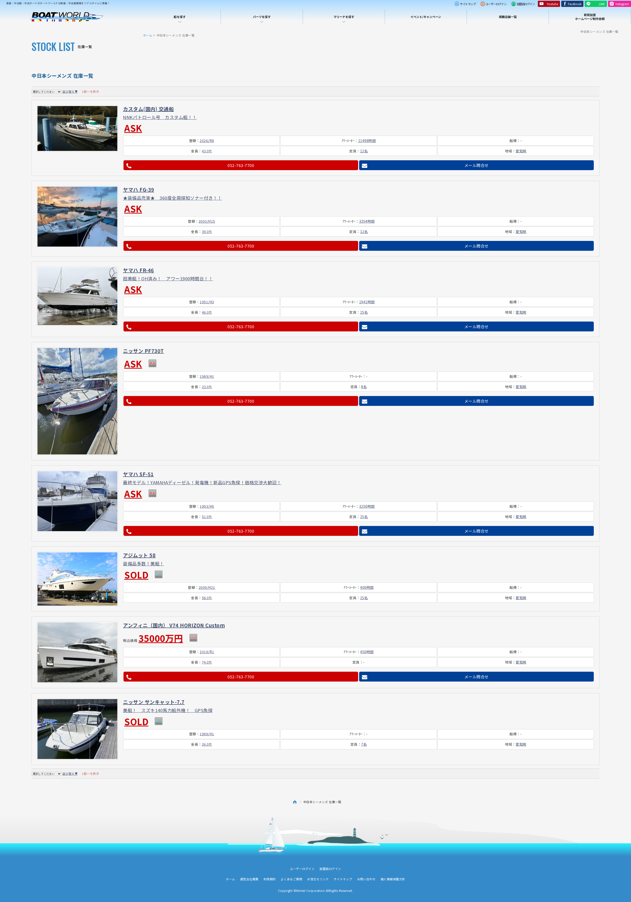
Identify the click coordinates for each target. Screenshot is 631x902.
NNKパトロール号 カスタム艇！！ (160, 117)
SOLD (136, 574)
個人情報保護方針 (393, 879)
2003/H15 (207, 221)
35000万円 (161, 638)
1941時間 (367, 301)
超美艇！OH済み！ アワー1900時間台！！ (168, 278)
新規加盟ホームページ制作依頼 (590, 17)
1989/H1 (207, 376)
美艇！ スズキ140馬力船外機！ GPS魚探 (167, 710)
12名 (364, 150)
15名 (364, 312)
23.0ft (207, 386)
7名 (364, 744)
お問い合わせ (366, 879)
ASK (133, 127)
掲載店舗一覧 (508, 17)
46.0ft (207, 312)
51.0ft (207, 516)
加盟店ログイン (526, 4)
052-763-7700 (241, 165)
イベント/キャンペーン (425, 17)
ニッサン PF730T (143, 350)
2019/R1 (207, 651)
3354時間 (367, 221)
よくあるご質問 (291, 879)
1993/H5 (207, 506)
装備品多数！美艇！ (143, 563)
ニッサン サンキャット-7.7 (154, 701)
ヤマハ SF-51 (138, 474)
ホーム (147, 35)
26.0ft (207, 744)
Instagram (622, 4)
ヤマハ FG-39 (138, 189)
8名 (364, 386)
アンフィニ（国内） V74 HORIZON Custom (174, 625)
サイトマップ (467, 4)
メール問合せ (476, 165)
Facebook (574, 4)
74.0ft (207, 662)
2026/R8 (207, 140)
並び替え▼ (70, 91)
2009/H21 (207, 587)
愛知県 (521, 150)
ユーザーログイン (496, 4)
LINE (602, 4)
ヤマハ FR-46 (138, 270)
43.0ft (207, 150)
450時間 (367, 651)
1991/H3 (207, 301)
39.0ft (207, 231)
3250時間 (367, 506)
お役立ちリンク (318, 879)
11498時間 (367, 140)
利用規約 (269, 879)
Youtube (552, 4)
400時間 (367, 587)
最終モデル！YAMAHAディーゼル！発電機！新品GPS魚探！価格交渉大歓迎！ (202, 482)
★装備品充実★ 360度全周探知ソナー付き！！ (172, 198)
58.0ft (207, 597)
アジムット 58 (139, 555)
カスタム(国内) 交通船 (148, 108)
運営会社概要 (249, 879)
